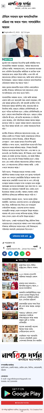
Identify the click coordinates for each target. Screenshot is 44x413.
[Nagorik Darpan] (25, 4)
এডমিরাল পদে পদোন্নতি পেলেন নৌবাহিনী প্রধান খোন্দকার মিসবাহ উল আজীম (30, 338)
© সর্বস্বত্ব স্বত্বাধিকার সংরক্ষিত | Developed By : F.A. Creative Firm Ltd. (22, 410)
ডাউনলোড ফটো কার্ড (20, 236)
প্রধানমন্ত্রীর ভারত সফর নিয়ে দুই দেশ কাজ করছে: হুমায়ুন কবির (29, 306)
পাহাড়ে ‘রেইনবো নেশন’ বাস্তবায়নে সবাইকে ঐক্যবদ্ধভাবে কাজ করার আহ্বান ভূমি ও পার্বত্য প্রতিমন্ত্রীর (28, 317)
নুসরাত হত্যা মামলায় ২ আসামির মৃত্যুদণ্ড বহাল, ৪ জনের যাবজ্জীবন (28, 285)
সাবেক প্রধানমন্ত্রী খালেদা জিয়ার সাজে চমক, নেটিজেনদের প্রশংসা (28, 329)
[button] (3, 6)
